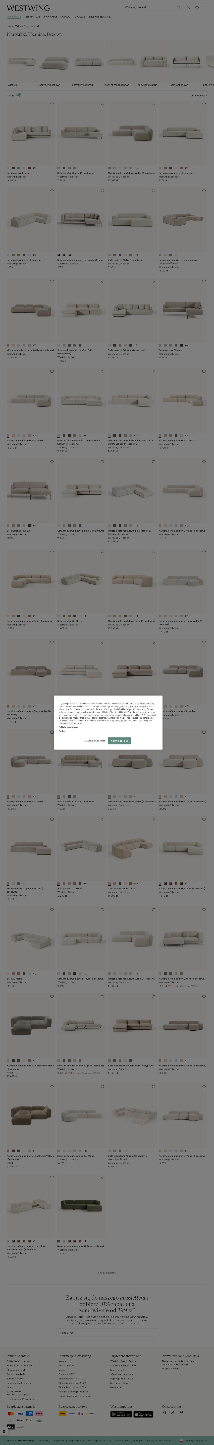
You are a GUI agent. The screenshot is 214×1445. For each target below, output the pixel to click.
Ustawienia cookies (95, 740)
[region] (108, 722)
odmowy (123, 720)
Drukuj (62, 731)
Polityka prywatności (68, 727)
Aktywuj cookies (119, 741)
